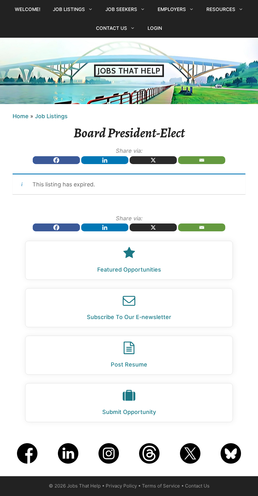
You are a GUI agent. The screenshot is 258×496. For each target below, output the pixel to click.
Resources (220, 9)
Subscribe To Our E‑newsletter (129, 317)
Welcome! (27, 9)
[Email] (201, 160)
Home (21, 116)
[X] (153, 160)
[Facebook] (56, 160)
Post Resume (129, 364)
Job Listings (69, 9)
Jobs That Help (129, 70)
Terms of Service (161, 486)
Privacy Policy (121, 486)
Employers (172, 9)
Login (155, 28)
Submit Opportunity (129, 412)
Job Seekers (121, 9)
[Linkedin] (104, 160)
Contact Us (111, 28)
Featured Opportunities (129, 269)
